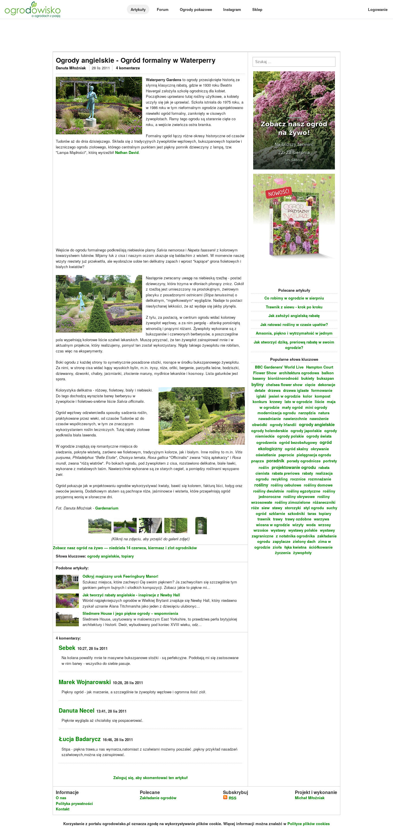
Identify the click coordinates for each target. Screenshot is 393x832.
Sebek (67, 648)
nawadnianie (269, 418)
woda (311, 524)
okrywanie (320, 448)
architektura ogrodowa (299, 372)
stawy (277, 507)
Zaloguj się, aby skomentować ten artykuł (150, 777)
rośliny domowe (318, 485)
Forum (163, 9)
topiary (127, 556)
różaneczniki (324, 502)
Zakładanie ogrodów (158, 797)
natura (323, 412)
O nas (61, 797)
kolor (307, 396)
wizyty (298, 524)
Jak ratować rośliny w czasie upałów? (294, 324)
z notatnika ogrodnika (295, 536)
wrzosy (324, 524)
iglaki (261, 396)
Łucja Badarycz (80, 739)
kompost (322, 396)
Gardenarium (107, 508)
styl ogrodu (314, 507)
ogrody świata (318, 436)
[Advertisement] (196, 36)
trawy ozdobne (298, 519)
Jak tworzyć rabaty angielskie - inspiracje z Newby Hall (131, 595)
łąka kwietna (295, 547)
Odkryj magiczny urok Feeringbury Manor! (120, 576)
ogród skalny (296, 448)
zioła (277, 547)
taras (312, 513)
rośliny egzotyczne (303, 491)
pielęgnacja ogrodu (314, 454)
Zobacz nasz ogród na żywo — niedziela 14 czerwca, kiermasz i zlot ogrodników (125, 547)
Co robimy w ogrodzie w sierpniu (294, 298)
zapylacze (281, 541)
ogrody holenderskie (269, 430)
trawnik (263, 519)
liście (319, 401)
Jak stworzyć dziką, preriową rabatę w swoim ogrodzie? (294, 344)
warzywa (321, 519)
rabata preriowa (285, 473)
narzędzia (307, 412)
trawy (278, 519)
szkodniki (296, 513)
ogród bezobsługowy (298, 442)
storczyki (293, 507)
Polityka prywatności (74, 803)
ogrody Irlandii (283, 424)
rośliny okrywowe (299, 496)
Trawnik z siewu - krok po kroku (294, 307)
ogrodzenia (266, 442)
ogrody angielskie (103, 556)
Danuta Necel (76, 710)
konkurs (260, 401)
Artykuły (138, 9)
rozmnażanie (319, 479)
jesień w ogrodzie (284, 396)
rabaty (307, 473)
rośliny (261, 485)
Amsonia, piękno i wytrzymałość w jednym (294, 333)
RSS (232, 798)
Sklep (257, 9)
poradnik (275, 460)
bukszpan (325, 378)
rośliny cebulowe (286, 485)
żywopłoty (302, 552)
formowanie (321, 390)
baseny (259, 378)
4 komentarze (128, 67)
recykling (279, 479)
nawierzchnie (295, 418)
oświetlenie (266, 454)
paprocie (286, 454)
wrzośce (260, 530)
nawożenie (319, 418)
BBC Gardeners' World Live (279, 367)
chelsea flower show (284, 384)
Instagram (232, 9)
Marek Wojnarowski (85, 682)
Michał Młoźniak (310, 797)
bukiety (307, 378)
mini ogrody (316, 407)
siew (266, 507)
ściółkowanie (321, 547)
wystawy (278, 530)
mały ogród (292, 407)
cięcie (310, 384)
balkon (328, 372)
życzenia (283, 552)
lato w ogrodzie (298, 401)
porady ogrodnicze (303, 460)
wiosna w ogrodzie (273, 524)
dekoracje (326, 384)
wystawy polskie (302, 530)
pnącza (257, 460)
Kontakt (62, 809)
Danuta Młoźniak (71, 67)
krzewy (276, 401)
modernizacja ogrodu (276, 412)
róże (255, 507)
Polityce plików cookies (308, 823)
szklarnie (277, 513)
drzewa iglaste (296, 390)
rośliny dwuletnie (268, 491)
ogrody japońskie (306, 430)
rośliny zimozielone (292, 502)
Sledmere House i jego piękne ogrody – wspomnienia (130, 613)
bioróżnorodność (283, 378)
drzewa (274, 390)
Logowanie (378, 9)
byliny (257, 384)
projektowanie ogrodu (294, 467)
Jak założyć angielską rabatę (294, 315)
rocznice (298, 479)
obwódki (259, 424)
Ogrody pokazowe (196, 9)
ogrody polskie (290, 436)
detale (260, 390)
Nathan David (127, 152)
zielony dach (304, 541)
